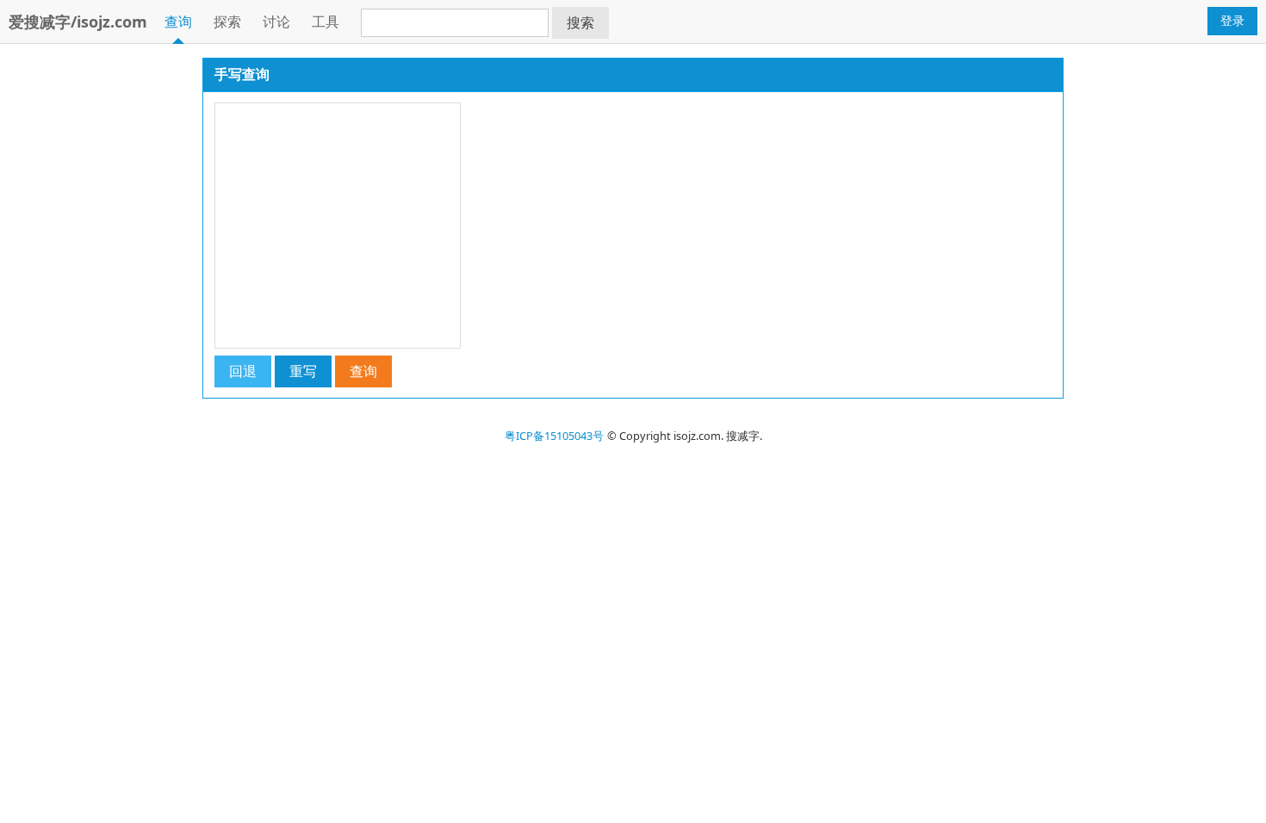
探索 (227, 21)
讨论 (276, 21)
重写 (303, 371)
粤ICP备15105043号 (554, 435)
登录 (1232, 20)
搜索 (580, 22)
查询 (178, 21)
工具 (325, 21)
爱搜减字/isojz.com (78, 21)
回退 (243, 371)
